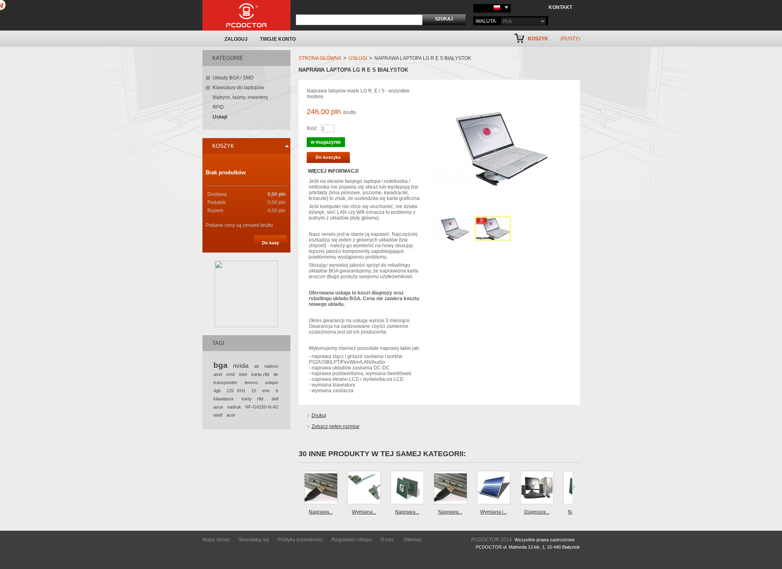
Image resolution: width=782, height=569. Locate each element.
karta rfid (260, 374)
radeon (271, 366)
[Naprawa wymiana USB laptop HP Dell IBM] (321, 487)
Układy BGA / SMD (233, 78)
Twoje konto (278, 39)
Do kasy (270, 242)
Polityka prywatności (300, 540)
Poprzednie (300, 486)
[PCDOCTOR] (246, 15)
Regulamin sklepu (352, 540)
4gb (217, 390)
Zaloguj (236, 39)
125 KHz (236, 390)
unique (271, 382)
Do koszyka (328, 157)
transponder (225, 382)
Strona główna (320, 58)
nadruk (234, 406)
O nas (386, 540)
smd (230, 374)
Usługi (220, 117)
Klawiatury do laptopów (238, 87)
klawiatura (223, 398)
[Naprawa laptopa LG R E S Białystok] (452, 213)
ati (256, 366)
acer (230, 415)
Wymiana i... (493, 512)
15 (253, 390)
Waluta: (486, 21)
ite (276, 374)
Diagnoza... (536, 512)
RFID (218, 107)
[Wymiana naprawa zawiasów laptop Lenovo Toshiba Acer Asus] (364, 487)
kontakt (560, 7)
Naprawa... (321, 512)
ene (266, 390)
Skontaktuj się (253, 540)
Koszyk (538, 39)
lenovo (251, 382)
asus (218, 406)
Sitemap (412, 540)
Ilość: (312, 128)
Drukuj (319, 415)
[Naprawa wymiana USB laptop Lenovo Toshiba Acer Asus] (450, 487)
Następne (574, 486)
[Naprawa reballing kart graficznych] (407, 487)
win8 (217, 415)
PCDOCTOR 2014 (491, 540)
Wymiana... (364, 512)
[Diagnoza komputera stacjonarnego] (537, 487)
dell (275, 398)
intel (243, 374)
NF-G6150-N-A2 (261, 406)
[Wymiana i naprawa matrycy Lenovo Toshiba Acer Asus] (493, 487)
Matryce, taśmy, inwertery (240, 97)
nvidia (240, 365)
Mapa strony (216, 540)
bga (220, 364)
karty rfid (252, 398)
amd (217, 374)
